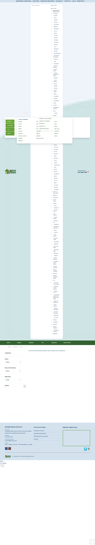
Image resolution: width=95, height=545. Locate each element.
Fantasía (38, 131)
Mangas (31, 342)
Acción (20, 124)
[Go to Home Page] (5, 347)
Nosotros (36, 1)
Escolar (20, 131)
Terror (38, 133)
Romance (20, 140)
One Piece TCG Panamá (44, 121)
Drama (19, 126)
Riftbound (41, 123)
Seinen (19, 128)
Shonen (20, 121)
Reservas (54, 342)
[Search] (61, 5)
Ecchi (55, 121)
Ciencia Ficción (39, 138)
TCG (42, 342)
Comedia (20, 138)
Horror (56, 133)
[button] (24, 386)
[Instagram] (89, 1)
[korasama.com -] (10, 171)
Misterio (38, 136)
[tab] (10, 121)
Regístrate (80, 1)
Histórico (56, 131)
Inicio (8, 342)
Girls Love (56, 128)
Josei (55, 124)
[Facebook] (87, 1)
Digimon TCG (42, 126)
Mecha (55, 126)
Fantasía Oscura (22, 136)
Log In (74, 1)
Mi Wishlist (59, 1)
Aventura (20, 133)
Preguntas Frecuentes (48, 1)
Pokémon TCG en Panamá (45, 118)
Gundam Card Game (44, 128)
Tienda (19, 342)
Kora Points (67, 342)
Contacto (67, 1)
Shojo (55, 136)
